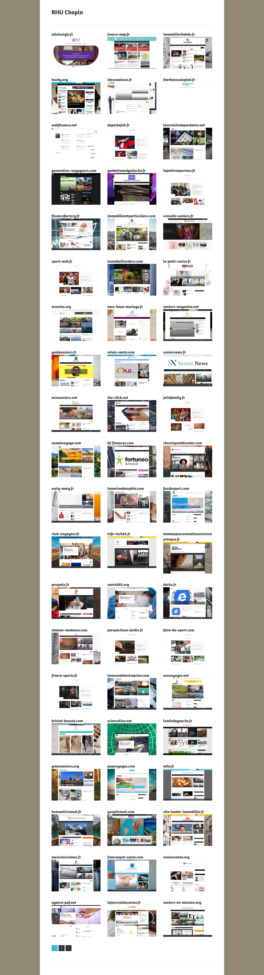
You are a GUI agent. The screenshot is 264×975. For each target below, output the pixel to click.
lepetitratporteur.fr (179, 170)
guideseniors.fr (64, 352)
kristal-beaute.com (67, 720)
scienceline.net (119, 720)
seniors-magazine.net (181, 306)
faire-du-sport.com (178, 630)
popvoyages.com (121, 766)
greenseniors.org (65, 766)
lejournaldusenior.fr (124, 902)
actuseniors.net (64, 397)
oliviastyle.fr (62, 34)
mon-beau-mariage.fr (125, 306)
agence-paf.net (64, 902)
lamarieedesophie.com (125, 488)
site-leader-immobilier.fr (183, 811)
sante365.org (118, 584)
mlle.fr (168, 766)
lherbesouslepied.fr (179, 79)
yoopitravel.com (120, 811)
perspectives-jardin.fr (125, 630)
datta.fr (169, 584)
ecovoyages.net (176, 675)
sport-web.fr (62, 261)
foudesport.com (176, 488)
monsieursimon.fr (66, 857)
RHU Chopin (67, 12)
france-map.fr (118, 34)
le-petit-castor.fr (177, 261)
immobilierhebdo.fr (179, 34)
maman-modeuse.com (69, 630)
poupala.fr (60, 584)
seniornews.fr (174, 352)
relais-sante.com (121, 352)
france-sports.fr (64, 675)
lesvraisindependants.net (184, 125)
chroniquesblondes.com (182, 442)
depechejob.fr (118, 125)
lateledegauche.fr (177, 720)
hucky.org (60, 79)
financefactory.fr (66, 215)
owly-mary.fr (63, 488)
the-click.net (117, 397)
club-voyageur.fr (65, 533)
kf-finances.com (120, 442)
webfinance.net (64, 125)
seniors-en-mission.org (182, 902)
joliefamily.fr (174, 397)
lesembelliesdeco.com (125, 261)
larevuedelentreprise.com (128, 675)
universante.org (176, 857)
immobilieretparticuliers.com (131, 215)
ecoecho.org (61, 306)
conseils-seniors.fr (178, 215)
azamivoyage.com (66, 442)
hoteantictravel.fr (66, 811)
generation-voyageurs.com (74, 170)
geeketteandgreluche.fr (126, 170)
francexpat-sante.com (125, 857)
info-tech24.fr (118, 533)
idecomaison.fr (119, 79)
